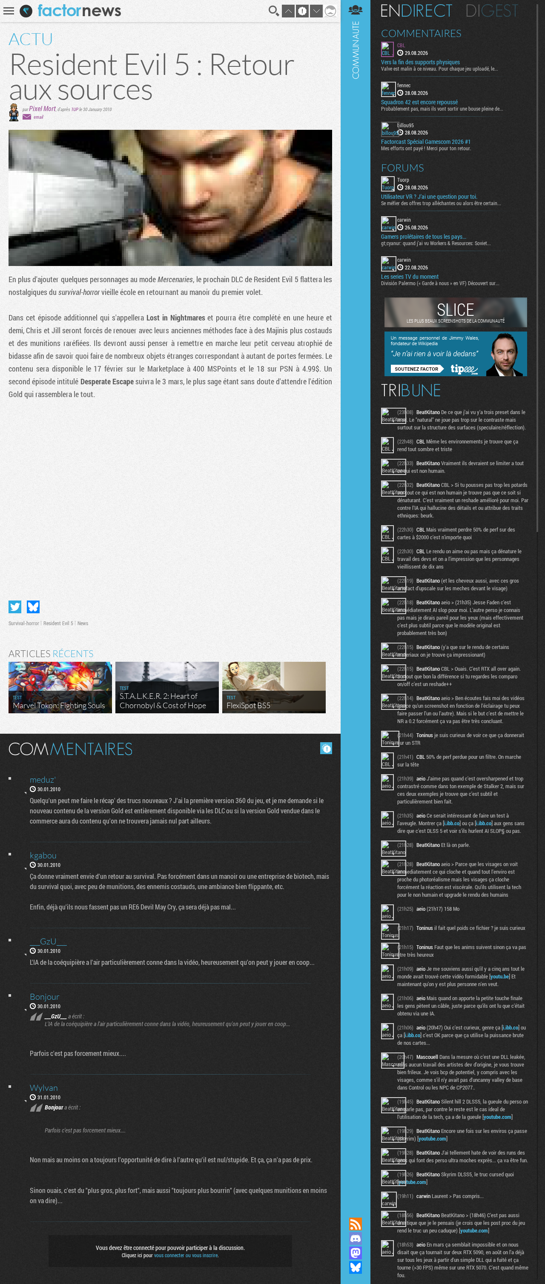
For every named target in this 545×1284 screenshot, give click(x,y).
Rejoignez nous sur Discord (355, 1238)
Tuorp (403, 179)
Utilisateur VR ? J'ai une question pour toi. (429, 196)
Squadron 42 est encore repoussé (419, 102)
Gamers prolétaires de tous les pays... (423, 236)
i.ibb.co (451, 823)
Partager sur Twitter (15, 607)
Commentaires (421, 33)
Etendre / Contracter (355, 1209)
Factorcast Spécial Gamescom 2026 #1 (426, 141)
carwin (404, 219)
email (38, 117)
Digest (492, 10)
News (82, 623)
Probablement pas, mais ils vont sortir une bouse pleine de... (442, 108)
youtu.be (499, 976)
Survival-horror (24, 623)
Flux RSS (355, 1224)
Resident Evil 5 (58, 623)
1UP (74, 109)
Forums (402, 167)
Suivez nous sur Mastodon (355, 1253)
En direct (416, 10)
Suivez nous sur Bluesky (355, 1267)
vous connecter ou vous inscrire (186, 1255)
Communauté (355, 600)
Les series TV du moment (410, 276)
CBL (401, 45)
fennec (403, 85)
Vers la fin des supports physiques (420, 62)
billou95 (405, 125)
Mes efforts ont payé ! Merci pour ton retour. (426, 148)
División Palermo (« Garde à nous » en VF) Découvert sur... (440, 283)
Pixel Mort (42, 108)
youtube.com (497, 1117)
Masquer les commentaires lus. (326, 748)
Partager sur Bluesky (33, 607)
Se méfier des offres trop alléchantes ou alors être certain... (441, 203)
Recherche (274, 11)
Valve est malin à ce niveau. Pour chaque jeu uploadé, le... (439, 68)
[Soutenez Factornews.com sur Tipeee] (455, 374)
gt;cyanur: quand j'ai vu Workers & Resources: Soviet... (436, 243)
